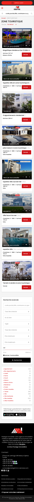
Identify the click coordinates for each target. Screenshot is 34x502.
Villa (5, 394)
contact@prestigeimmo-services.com (15, 468)
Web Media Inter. (20, 499)
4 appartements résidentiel (14, 115)
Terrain (6, 391)
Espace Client (18, 3)
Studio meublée (9, 389)
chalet (6, 373)
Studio (6, 387)
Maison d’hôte (8, 382)
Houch (6, 378)
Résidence (7, 385)
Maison (6, 380)
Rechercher (18, 360)
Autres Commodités (11, 355)
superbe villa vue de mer (14, 182)
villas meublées (8, 400)
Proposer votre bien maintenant (13, 492)
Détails (25, 55)
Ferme (6, 375)
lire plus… (22, 444)
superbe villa (13, 249)
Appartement (8, 369)
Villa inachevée (8, 396)
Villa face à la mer (12, 215)
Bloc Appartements (10, 371)
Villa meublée (8, 398)
